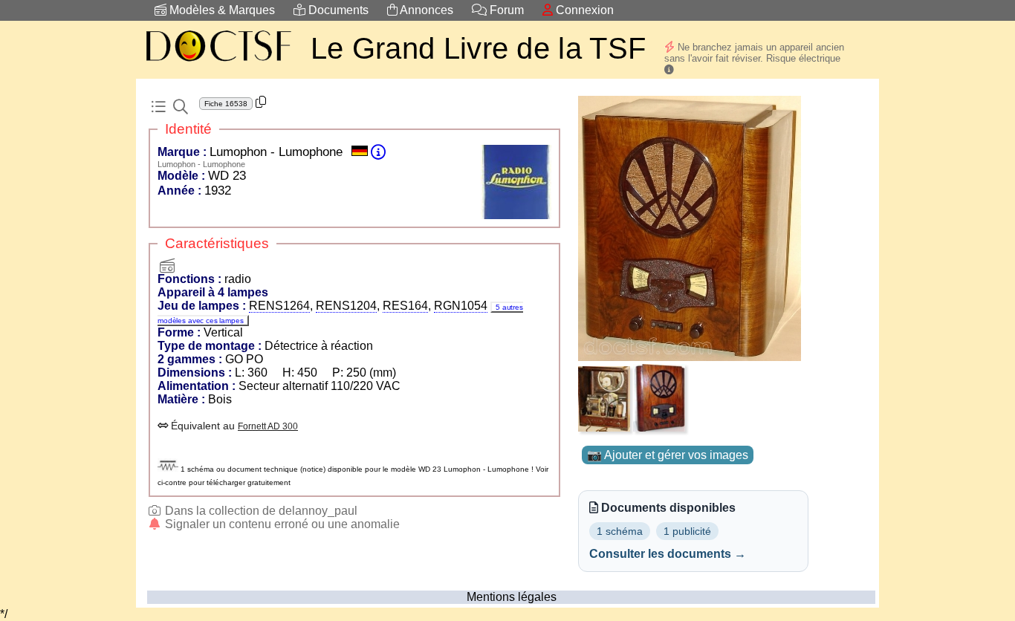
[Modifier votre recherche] (180, 107)
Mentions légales (512, 597)
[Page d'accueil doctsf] (217, 63)
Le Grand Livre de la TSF (478, 48)
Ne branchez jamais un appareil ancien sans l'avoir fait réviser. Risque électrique (754, 53)
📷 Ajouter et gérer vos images (667, 455)
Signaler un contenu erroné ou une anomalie (281, 524)
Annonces (425, 10)
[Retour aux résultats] (158, 107)
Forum (505, 10)
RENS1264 (279, 305)
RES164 (405, 305)
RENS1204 (346, 305)
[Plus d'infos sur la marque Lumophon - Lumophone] (378, 152)
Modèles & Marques (220, 10)
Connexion (583, 10)
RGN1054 (460, 305)
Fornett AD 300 (268, 426)
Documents (337, 10)
